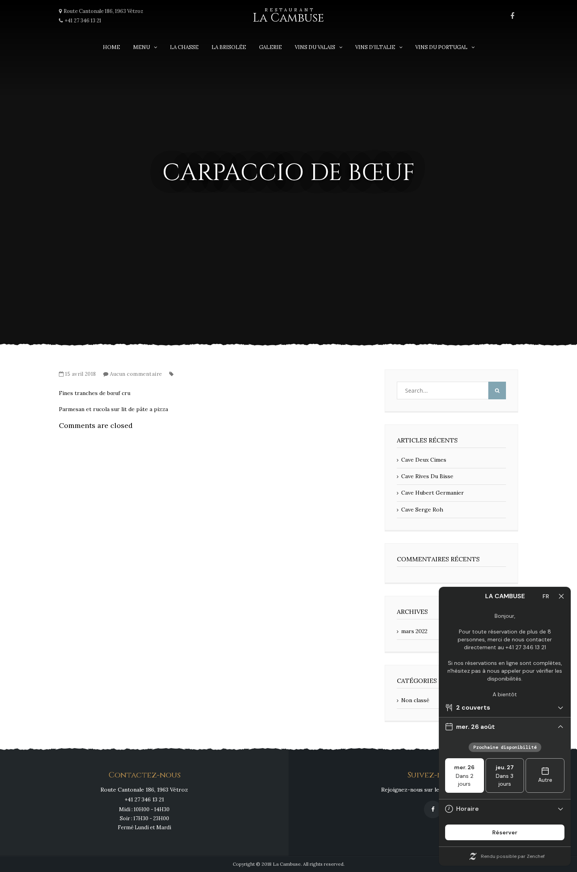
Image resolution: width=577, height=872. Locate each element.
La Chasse (184, 47)
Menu (141, 47)
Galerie (270, 47)
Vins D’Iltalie (375, 47)
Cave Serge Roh (422, 509)
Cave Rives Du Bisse (427, 476)
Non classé (415, 700)
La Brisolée (229, 47)
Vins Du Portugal (441, 47)
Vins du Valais (315, 47)
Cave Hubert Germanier (432, 492)
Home (111, 47)
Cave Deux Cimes (423, 459)
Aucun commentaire (136, 374)
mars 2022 (414, 631)
